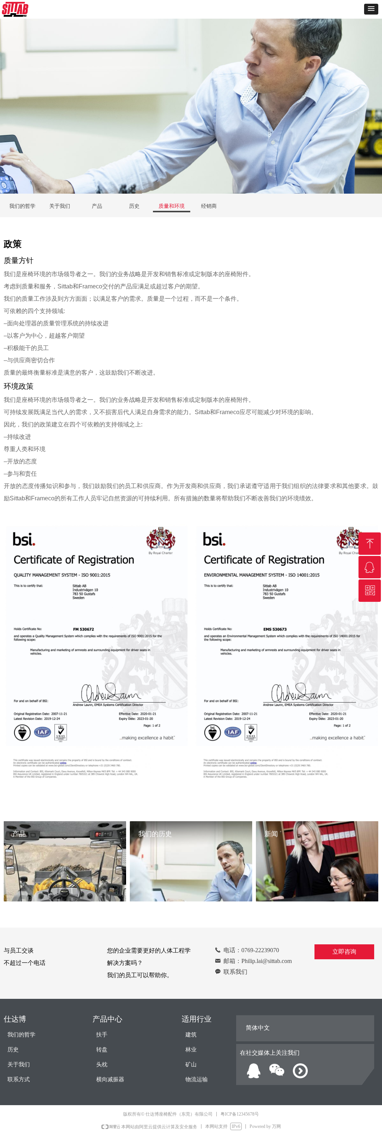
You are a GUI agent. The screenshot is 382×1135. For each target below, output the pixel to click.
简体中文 (258, 1028)
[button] (371, 9)
